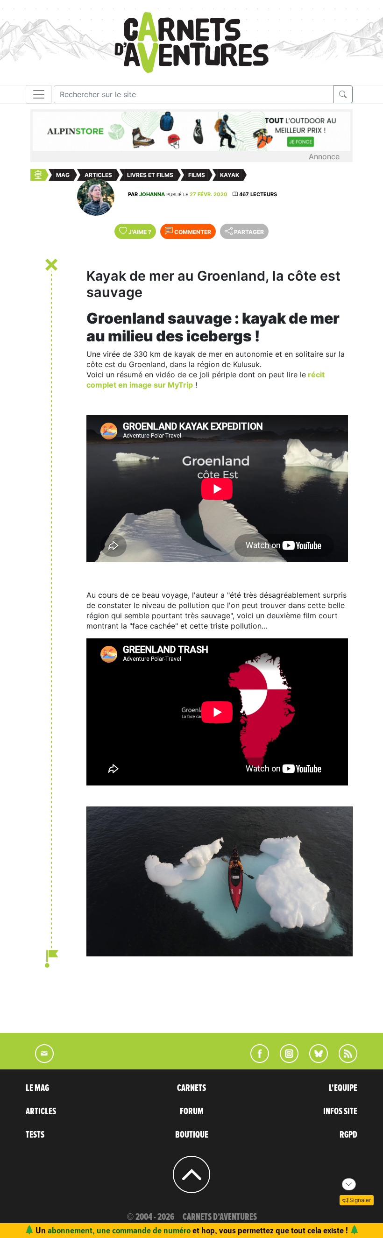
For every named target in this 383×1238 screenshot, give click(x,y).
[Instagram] (285, 1060)
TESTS (35, 1134)
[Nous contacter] (40, 1060)
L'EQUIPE (343, 1088)
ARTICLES (41, 1111)
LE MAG (37, 1088)
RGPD (348, 1134)
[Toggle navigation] (39, 94)
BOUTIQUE (191, 1134)
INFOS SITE (340, 1111)
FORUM (192, 1111)
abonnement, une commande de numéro (119, 1230)
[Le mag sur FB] (255, 1060)
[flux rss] (343, 1060)
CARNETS (191, 1088)
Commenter (192, 231)
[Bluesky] (314, 1060)
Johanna (152, 194)
